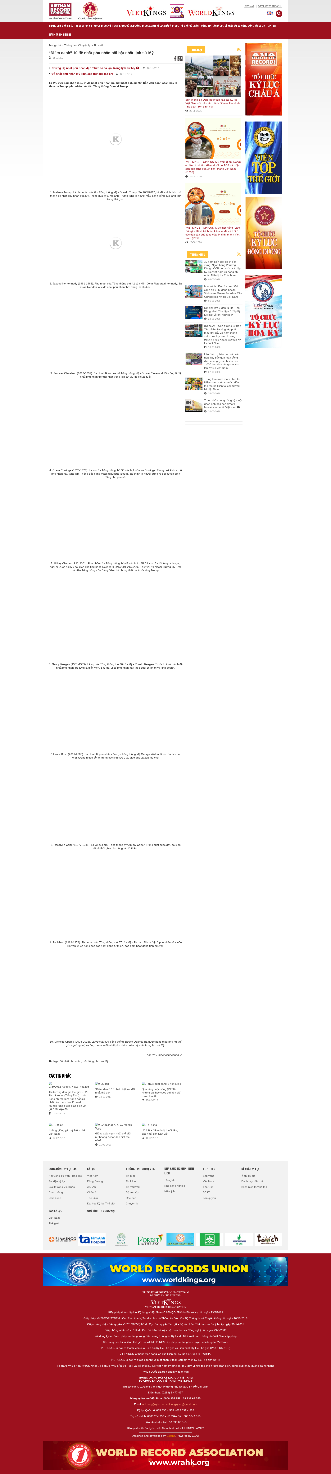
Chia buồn (55, 1197)
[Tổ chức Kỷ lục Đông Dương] (263, 232)
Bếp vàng (208, 1175)
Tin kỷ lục (131, 1181)
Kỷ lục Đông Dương (130, 26)
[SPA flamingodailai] (121, 1239)
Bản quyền (209, 1197)
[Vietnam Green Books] (210, 1239)
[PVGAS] (239, 1239)
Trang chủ (55, 26)
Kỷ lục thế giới (180, 26)
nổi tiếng (89, 1061)
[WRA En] (165, 1271)
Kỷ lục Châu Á (164, 26)
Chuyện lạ (132, 1203)
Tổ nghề (169, 1180)
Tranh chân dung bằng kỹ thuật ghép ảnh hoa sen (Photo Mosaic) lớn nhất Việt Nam (223, 404)
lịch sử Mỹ (102, 1061)
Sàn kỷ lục (218, 26)
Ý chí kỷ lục (248, 1175)
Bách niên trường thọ (254, 1186)
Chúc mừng (56, 1192)
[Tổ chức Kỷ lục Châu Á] (263, 79)
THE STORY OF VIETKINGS (87, 26)
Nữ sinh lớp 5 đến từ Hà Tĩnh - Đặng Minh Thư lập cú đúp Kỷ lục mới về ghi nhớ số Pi (222, 311)
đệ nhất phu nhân (70, 1061)
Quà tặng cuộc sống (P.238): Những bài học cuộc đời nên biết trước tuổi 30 (161, 1093)
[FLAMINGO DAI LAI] (62, 1239)
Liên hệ (67, 34)
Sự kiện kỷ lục (57, 1181)
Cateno (170, 1435)
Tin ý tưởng (133, 1186)
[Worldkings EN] (165, 1455)
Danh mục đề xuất (252, 1181)
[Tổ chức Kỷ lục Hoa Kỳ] (263, 311)
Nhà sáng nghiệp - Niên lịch (179, 1171)
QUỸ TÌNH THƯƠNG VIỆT (101, 1211)
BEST (206, 1192)
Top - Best (272, 26)
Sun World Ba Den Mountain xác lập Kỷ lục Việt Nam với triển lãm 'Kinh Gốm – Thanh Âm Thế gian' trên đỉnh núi (213, 103)
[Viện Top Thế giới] (263, 157)
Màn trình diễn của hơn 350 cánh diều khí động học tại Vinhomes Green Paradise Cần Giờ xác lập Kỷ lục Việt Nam (223, 291)
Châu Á (91, 1192)
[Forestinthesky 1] (151, 1239)
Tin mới (98, 45)
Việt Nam (92, 1175)
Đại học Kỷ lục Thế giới (101, 1203)
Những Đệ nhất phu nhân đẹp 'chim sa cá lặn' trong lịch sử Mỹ (94, 68)
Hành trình (55, 34)
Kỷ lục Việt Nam (109, 26)
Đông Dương (95, 1181)
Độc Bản (194, 26)
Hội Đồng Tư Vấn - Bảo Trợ (65, 1175)
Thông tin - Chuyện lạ (77, 45)
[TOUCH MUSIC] (268, 1239)
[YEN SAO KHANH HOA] (180, 1239)
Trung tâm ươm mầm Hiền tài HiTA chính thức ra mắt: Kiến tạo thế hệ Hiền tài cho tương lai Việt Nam (222, 384)
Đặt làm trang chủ (270, 6)
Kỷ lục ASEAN (149, 26)
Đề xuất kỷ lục (232, 26)
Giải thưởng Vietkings (62, 1186)
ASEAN (91, 1186)
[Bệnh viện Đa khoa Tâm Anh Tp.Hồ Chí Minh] (92, 1239)
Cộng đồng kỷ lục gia (253, 26)
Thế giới (54, 1223)
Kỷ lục (91, 1169)
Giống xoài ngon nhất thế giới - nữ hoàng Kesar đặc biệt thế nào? (114, 1137)
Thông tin (205, 26)
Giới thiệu (67, 26)
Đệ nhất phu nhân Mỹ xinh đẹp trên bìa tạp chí (82, 73)
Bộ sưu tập (132, 1192)
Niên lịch (169, 1191)
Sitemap (249, 6)
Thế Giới (92, 1197)
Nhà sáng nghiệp (174, 1185)
